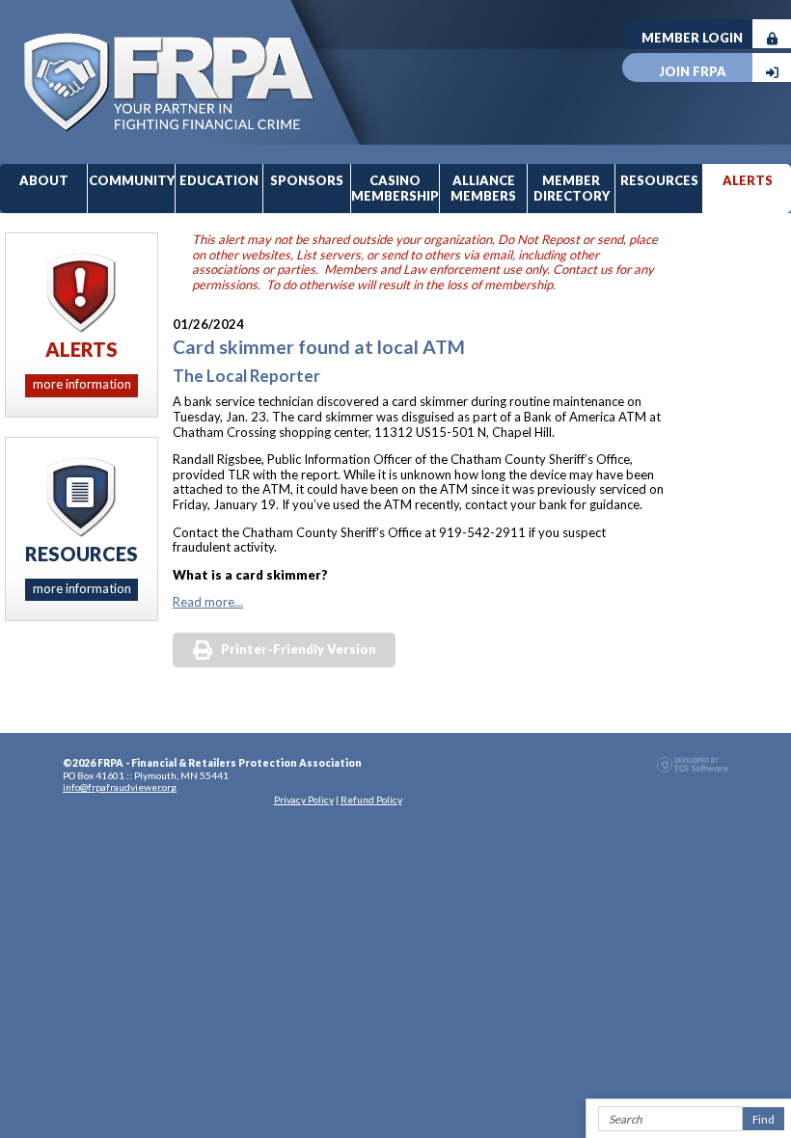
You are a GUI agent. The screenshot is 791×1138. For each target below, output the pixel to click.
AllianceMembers (483, 188)
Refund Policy (371, 799)
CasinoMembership (395, 188)
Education (219, 180)
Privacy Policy (304, 799)
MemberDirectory (571, 188)
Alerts (748, 180)
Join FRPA (692, 71)
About (43, 180)
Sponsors (306, 180)
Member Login (692, 37)
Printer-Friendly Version (298, 649)
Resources (659, 180)
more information (82, 384)
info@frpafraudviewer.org (120, 787)
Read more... (208, 602)
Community (132, 180)
